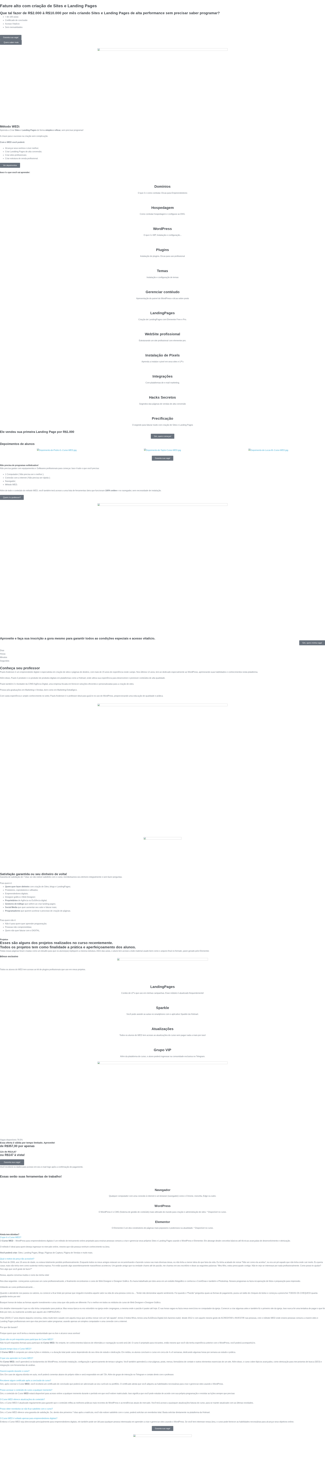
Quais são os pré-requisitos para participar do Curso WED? (26, 1339)
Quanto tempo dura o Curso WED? (15, 1349)
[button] (162, 1237)
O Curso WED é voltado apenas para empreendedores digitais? (28, 1418)
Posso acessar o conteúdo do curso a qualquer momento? (26, 1390)
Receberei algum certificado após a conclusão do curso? (25, 1380)
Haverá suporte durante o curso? (14, 1371)
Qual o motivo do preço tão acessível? (17, 1259)
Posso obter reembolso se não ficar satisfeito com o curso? (26, 1409)
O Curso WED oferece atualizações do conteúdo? (22, 1399)
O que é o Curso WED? (10, 1237)
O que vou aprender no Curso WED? (16, 1358)
